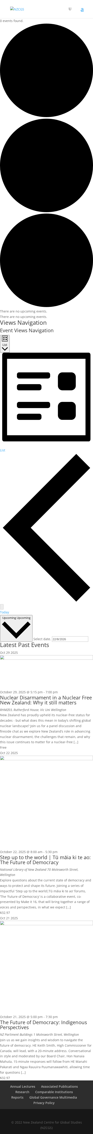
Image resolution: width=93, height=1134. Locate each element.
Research (22, 1092)
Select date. (42, 639)
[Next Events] (2, 607)
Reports (17, 1097)
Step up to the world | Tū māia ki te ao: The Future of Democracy (45, 860)
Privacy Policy (44, 1103)
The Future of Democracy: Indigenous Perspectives (43, 1025)
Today (4, 612)
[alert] (46, 311)
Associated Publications (59, 1086)
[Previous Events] (46, 601)
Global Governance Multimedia (53, 1097)
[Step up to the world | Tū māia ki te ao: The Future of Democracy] (46, 759)
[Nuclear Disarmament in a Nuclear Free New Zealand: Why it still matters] (46, 658)
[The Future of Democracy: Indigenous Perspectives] (46, 924)
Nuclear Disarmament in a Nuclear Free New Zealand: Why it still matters (46, 700)
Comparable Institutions (54, 1092)
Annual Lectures (22, 1086)
